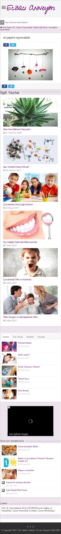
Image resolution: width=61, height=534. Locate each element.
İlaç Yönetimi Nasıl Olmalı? (16, 22)
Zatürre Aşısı (23, 379)
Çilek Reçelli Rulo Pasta (16, 490)
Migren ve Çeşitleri (26, 470)
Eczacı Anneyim (30, 8)
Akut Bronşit (23, 391)
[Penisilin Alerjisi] (9, 347)
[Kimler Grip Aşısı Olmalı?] (9, 371)
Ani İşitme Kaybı (18, 434)
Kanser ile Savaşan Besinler (18, 482)
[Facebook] (30, 527)
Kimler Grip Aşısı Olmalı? (29, 367)
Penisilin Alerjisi (25, 343)
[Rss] (28, 527)
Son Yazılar (18, 337)
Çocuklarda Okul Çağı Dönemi (18, 204)
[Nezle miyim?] (9, 359)
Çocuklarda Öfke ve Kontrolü (17, 279)
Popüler (6, 337)
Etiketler (30, 337)
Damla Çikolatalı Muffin (28, 446)
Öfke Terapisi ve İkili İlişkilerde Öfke (20, 317)
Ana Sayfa (7, 27)
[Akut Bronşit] (9, 394)
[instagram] (33, 527)
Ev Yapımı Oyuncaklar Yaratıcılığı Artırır (30, 27)
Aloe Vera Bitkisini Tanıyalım (16, 129)
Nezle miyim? (24, 355)
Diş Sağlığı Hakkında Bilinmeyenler (20, 242)
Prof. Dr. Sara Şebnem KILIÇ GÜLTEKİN (19, 508)
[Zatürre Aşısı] (9, 382)
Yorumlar (41, 337)
